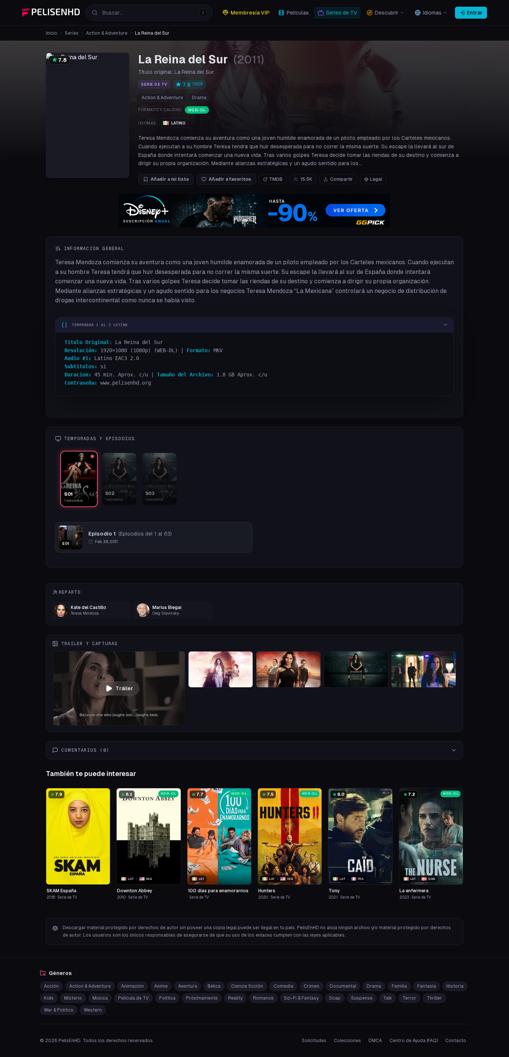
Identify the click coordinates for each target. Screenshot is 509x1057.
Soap (335, 998)
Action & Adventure (106, 33)
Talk (387, 998)
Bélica (214, 986)
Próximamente (202, 998)
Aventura (187, 986)
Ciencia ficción (247, 986)
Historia (455, 986)
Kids (49, 998)
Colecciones (347, 1040)
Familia (399, 986)
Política (167, 998)
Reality (235, 998)
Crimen (311, 986)
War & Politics (58, 1010)
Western (93, 1010)
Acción (51, 986)
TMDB (275, 179)
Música (100, 998)
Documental (343, 986)
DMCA (375, 1040)
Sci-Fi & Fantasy (301, 998)
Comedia (283, 986)
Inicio (51, 33)
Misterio (73, 998)
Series (72, 33)
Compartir (341, 179)
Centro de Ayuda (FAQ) (413, 1040)
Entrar (475, 13)
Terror (409, 998)
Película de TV (133, 998)
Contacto (455, 1040)
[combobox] (149, 12)
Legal (376, 179)
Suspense (362, 998)
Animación (132, 986)
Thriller (434, 998)
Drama (199, 97)
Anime (161, 986)
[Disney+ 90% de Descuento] (254, 210)
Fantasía (426, 986)
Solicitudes (314, 1040)
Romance (263, 998)
